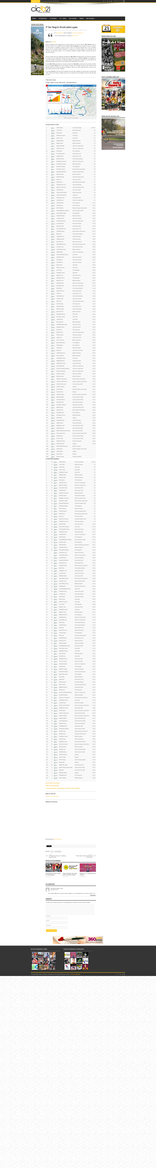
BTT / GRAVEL (63, 19)
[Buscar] (124, 1)
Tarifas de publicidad (75, 974)
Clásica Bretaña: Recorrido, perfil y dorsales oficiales (52, 1)
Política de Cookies (65, 974)
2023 (52, 851)
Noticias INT (71, 30)
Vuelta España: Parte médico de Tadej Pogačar (53, 874)
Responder (93, 895)
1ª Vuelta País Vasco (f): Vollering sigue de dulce (57, 856)
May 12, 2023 (75, 35)
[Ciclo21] (41, 12)
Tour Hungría (58, 851)
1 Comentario (84, 30)
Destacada (61, 30)
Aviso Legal (57, 974)
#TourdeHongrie (59, 33)
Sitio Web (48, 925)
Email (47, 920)
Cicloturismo (72, 19)
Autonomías (53, 19)
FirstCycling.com (58, 839)
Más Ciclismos (90, 19)
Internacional (65, 30)
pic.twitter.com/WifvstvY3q (77, 33)
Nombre (48, 916)
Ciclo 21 (54, 41)
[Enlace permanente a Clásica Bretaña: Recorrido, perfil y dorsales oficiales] (71, 871)
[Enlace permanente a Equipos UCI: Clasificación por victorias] (88, 871)
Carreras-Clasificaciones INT (53, 30)
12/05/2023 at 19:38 (54, 889)
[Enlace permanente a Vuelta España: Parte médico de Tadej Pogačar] (54, 871)
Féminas (81, 19)
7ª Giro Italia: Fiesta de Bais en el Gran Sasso (84, 856)
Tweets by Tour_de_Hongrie (52, 796)
